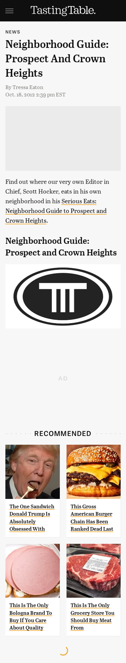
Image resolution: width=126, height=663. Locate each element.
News (12, 31)
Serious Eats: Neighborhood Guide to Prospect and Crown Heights (56, 210)
